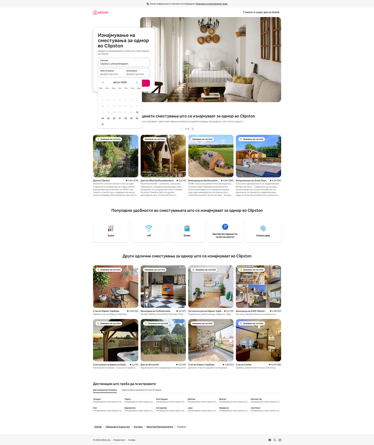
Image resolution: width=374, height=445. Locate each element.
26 (114, 118)
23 (137, 112)
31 (103, 124)
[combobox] (124, 63)
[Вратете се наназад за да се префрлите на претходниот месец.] (103, 82)
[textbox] (111, 74)
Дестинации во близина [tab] (105, 390)
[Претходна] (181, 129)
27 (120, 118)
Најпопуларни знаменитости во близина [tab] (142, 390)
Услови (131, 440)
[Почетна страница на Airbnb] (100, 12)
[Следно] (192, 129)
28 (125, 118)
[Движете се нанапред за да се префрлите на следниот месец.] (137, 82)
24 (102, 118)
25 (108, 118)
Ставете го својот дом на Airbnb (261, 12)
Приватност (119, 440)
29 (131, 118)
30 (137, 118)
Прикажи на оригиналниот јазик (212, 4)
